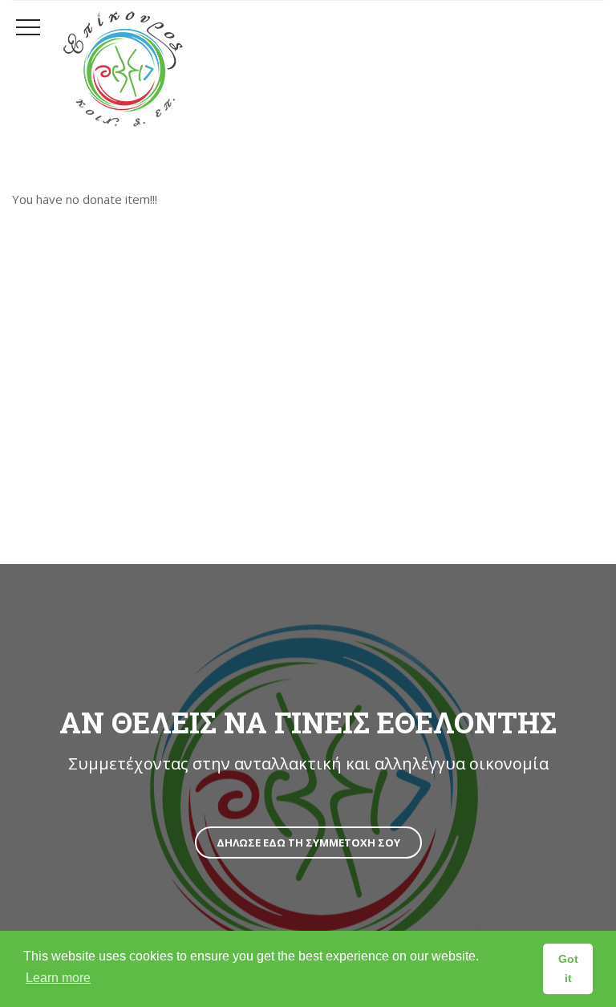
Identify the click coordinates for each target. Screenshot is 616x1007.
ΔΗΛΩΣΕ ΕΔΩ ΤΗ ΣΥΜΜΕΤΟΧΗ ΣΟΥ (308, 842)
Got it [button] (568, 968)
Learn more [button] (58, 978)
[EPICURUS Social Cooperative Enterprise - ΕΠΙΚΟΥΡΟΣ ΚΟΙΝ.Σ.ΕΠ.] (328, 69)
